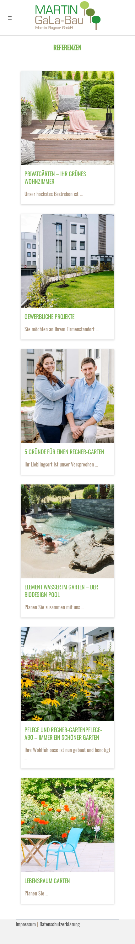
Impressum (26, 924)
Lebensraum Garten (47, 881)
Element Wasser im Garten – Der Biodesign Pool (61, 591)
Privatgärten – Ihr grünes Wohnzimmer (55, 177)
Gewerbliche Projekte (49, 316)
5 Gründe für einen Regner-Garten (64, 452)
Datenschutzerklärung (60, 924)
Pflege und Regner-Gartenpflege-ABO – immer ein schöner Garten (63, 733)
